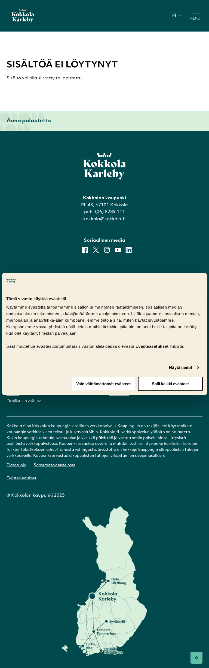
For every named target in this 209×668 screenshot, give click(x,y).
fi (174, 16)
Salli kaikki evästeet (170, 383)
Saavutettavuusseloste (54, 465)
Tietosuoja (16, 465)
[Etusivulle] (23, 15)
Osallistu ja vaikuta (24, 401)
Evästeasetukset (21, 478)
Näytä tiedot (180, 367)
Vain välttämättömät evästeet (103, 383)
